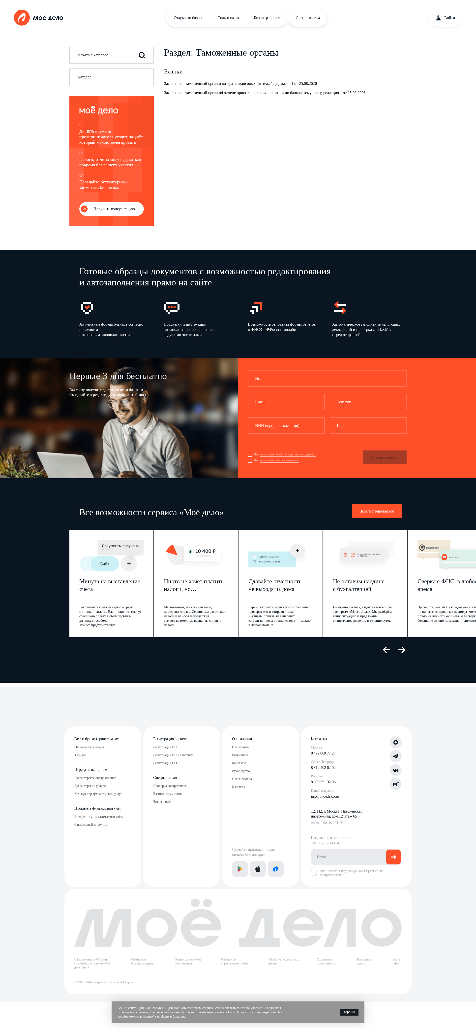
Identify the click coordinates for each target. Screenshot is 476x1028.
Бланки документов (167, 794)
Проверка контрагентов (170, 786)
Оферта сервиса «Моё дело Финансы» (188, 961)
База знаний (162, 802)
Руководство (241, 771)
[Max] (396, 742)
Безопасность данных (365, 961)
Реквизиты (239, 755)
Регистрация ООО (166, 763)
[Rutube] (396, 784)
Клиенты (238, 787)
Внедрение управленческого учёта (98, 817)
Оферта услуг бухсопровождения (142, 961)
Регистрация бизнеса (170, 739)
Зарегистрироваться (377, 511)
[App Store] (258, 869)
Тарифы (80, 755)
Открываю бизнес (188, 18)
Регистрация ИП (165, 747)
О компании (242, 739)
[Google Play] (240, 869)
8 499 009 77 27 (323, 753)
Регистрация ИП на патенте (173, 755)
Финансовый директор (90, 824)
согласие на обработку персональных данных (288, 454)
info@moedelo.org (325, 796)
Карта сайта (396, 961)
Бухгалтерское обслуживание (95, 778)
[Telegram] (396, 756)
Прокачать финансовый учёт (97, 808)
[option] (113, 318)
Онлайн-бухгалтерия (89, 747)
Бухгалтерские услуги (90, 786)
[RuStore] (276, 869)
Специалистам (308, 18)
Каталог (84, 77)
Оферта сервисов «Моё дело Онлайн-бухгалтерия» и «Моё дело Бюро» (92, 963)
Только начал (228, 18)
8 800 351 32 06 (323, 782)
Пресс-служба (242, 779)
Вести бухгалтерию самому (96, 739)
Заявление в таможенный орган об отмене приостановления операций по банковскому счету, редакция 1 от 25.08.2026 (264, 93)
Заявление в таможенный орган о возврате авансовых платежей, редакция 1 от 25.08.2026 (240, 83)
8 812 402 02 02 (323, 767)
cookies (157, 1008)
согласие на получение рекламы (279, 460)
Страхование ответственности (326, 961)
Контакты (239, 763)
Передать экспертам (90, 769)
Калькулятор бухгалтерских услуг (98, 794)
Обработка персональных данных (283, 961)
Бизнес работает (267, 18)
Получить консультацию (114, 209)
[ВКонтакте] (396, 770)
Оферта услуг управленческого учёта (234, 961)
